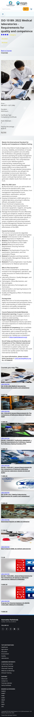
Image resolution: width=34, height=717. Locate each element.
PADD (3, 704)
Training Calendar (6, 683)
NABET (3, 693)
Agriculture (4, 649)
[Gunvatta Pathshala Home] (10, 3)
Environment (5, 654)
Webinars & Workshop (7, 670)
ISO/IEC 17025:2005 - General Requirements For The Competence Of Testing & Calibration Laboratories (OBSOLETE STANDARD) (16, 577)
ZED (2, 706)
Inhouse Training (6, 673)
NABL (3, 695)
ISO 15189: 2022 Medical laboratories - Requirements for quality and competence (15, 387)
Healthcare (4, 647)
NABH (3, 698)
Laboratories (5, 384)
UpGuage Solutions (12, 715)
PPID (2, 702)
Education (4, 651)
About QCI (4, 679)
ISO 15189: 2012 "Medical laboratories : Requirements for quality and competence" (15, 495)
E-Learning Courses (7, 664)
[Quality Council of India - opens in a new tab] (22, 3)
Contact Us (4, 681)
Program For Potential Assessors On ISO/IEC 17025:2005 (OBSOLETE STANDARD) (15, 604)
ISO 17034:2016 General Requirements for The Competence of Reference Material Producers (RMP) (16, 414)
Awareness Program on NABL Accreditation (15, 521)
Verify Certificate (6, 685)
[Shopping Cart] (31, 9)
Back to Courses (6, 51)
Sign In (26, 9)
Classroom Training (7, 668)
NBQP (3, 700)
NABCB (3, 691)
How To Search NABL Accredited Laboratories (16, 549)
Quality (3, 656)
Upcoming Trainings (7, 666)
